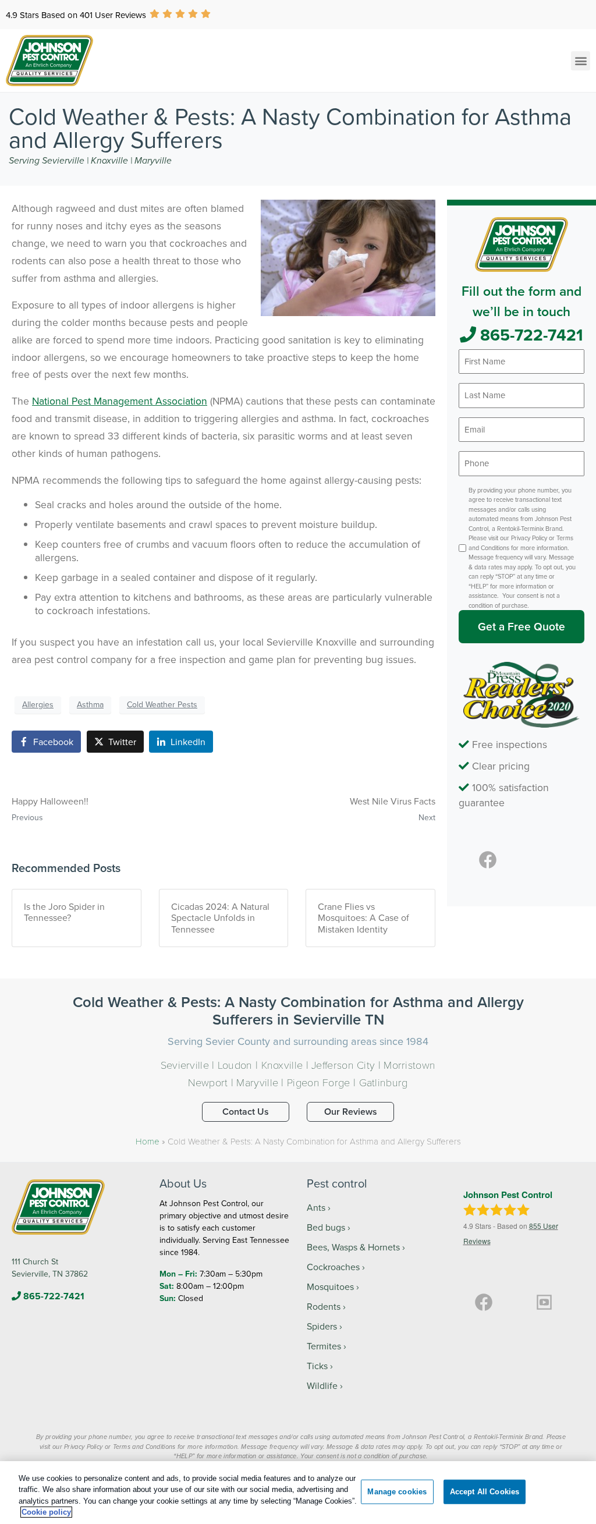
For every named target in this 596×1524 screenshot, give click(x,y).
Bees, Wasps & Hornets (353, 1247)
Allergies (38, 704)
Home (147, 1141)
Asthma (90, 704)
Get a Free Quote (521, 626)
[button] (580, 60)
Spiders (322, 1326)
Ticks (317, 1365)
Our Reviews (350, 1111)
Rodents (323, 1306)
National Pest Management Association (119, 401)
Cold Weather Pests (162, 704)
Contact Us (245, 1111)
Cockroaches (333, 1266)
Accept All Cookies (484, 1491)
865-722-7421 (529, 334)
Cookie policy (46, 1512)
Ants (316, 1207)
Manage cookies (397, 1491)
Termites (324, 1345)
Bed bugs (326, 1227)
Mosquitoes (330, 1286)
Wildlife (322, 1385)
